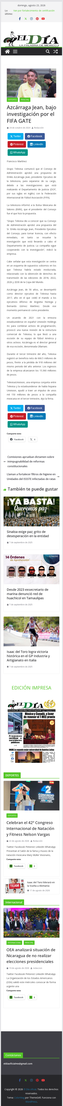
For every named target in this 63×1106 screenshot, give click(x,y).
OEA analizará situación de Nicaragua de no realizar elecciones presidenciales (30, 955)
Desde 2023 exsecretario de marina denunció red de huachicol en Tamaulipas (27, 593)
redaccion (37, 968)
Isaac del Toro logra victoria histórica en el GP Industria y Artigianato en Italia (28, 655)
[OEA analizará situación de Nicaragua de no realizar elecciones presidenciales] (31, 923)
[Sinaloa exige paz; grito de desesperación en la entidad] (31, 499)
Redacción (39, 127)
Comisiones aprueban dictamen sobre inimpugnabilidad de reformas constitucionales (30, 461)
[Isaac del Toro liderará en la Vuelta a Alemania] (14, 886)
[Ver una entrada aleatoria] (55, 51)
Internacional (14, 943)
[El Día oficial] (31, 34)
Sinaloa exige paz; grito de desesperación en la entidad (28, 533)
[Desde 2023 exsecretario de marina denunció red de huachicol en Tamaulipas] (31, 557)
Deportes (12, 100)
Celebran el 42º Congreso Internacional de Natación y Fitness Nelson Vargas (30, 828)
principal (25, 100)
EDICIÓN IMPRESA (31, 687)
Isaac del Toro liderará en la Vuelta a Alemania (41, 884)
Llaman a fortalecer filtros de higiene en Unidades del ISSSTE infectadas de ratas (31, 476)
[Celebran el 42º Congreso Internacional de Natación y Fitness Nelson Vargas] (31, 795)
